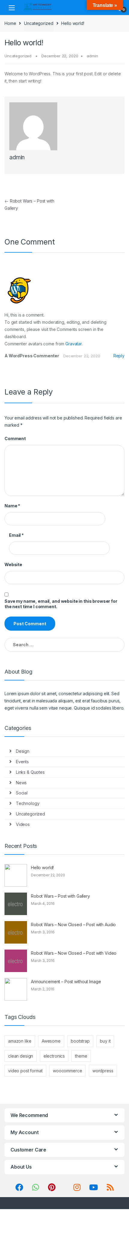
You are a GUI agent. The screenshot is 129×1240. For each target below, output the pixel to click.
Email (16, 535)
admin (92, 55)
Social (22, 792)
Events (22, 761)
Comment (15, 438)
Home (10, 23)
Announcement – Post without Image (66, 981)
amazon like (19, 1040)
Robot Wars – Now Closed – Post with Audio (73, 924)
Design (22, 751)
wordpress (102, 1070)
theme (81, 1055)
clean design (20, 1055)
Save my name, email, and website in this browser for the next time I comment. (60, 604)
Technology (28, 803)
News (21, 782)
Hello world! (42, 867)
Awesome (51, 1040)
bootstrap (80, 1040)
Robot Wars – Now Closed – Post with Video (73, 953)
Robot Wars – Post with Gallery (60, 896)
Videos (23, 824)
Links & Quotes (30, 772)
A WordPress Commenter (31, 355)
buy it (105, 1040)
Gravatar (73, 343)
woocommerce (67, 1070)
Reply (118, 355)
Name (12, 505)
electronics (54, 1055)
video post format (25, 1070)
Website (13, 564)
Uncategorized (38, 23)
